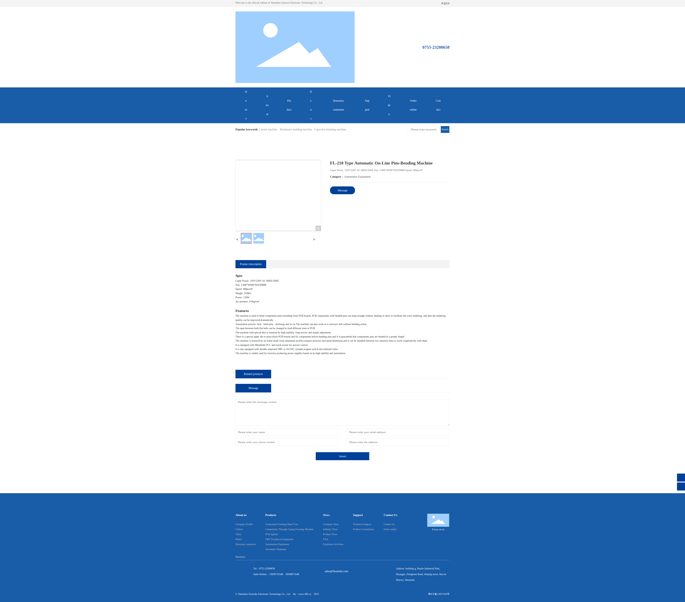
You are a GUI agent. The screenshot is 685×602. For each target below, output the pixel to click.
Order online (413, 105)
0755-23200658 (267, 568)
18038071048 (292, 574)
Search (445, 129)
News (311, 105)
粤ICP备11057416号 (439, 594)
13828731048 (276, 574)
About (267, 105)
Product (289, 105)
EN (448, 3)
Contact (438, 105)
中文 (443, 3)
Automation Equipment (357, 176)
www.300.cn (304, 594)
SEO (316, 594)
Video (389, 105)
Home (246, 105)
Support (367, 105)
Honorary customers (338, 105)
